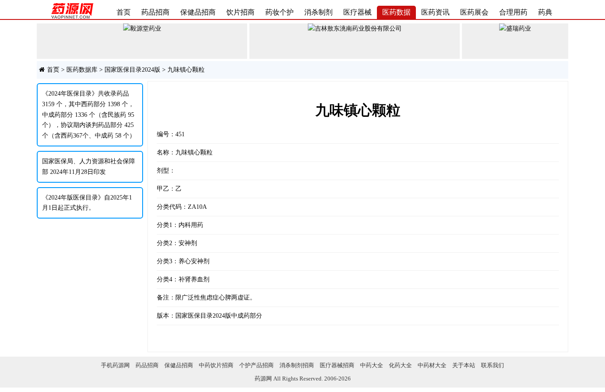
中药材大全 (432, 365)
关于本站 (463, 365)
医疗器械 (357, 12)
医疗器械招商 (337, 365)
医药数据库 (81, 69)
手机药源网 (115, 365)
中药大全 (371, 365)
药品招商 (155, 12)
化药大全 (400, 365)
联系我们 (492, 365)
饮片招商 (240, 12)
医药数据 (396, 12)
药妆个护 (279, 12)
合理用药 (513, 12)
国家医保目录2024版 (132, 69)
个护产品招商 (256, 365)
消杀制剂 (318, 12)
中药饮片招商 (216, 365)
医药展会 (474, 12)
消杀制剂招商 (296, 365)
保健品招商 (198, 12)
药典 (545, 12)
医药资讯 (435, 12)
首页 (123, 12)
